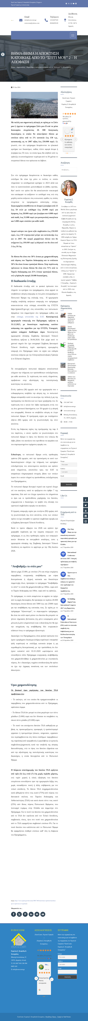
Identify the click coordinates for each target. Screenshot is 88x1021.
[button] (3, 54)
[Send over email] (36, 914)
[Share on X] (19, 914)
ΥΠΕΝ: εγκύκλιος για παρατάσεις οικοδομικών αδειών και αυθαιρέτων (71, 318)
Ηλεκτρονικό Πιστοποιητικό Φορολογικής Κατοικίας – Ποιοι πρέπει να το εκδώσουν (72, 368)
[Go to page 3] (70, 153)
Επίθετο (63, 468)
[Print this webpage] (42, 914)
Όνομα (62, 461)
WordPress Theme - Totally (53, 1017)
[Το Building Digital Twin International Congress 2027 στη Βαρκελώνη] (63, 600)
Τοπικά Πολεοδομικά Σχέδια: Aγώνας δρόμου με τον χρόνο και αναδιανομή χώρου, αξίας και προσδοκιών (72, 333)
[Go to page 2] (68, 153)
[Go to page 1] (42, 996)
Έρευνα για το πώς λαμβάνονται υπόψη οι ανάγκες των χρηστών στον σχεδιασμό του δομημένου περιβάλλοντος (69, 582)
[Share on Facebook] (13, 914)
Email (62, 476)
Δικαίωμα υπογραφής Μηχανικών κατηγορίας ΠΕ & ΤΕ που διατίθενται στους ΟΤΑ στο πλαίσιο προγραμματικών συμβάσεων (72, 351)
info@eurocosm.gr (19, 969)
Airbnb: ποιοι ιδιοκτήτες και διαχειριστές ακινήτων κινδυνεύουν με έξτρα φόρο (72, 381)
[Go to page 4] (47, 996)
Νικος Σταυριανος (72, 130)
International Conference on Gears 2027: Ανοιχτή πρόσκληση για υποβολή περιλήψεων (69, 558)
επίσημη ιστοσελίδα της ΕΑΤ (30, 317)
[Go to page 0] (40, 996)
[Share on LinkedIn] (31, 914)
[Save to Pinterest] (25, 914)
